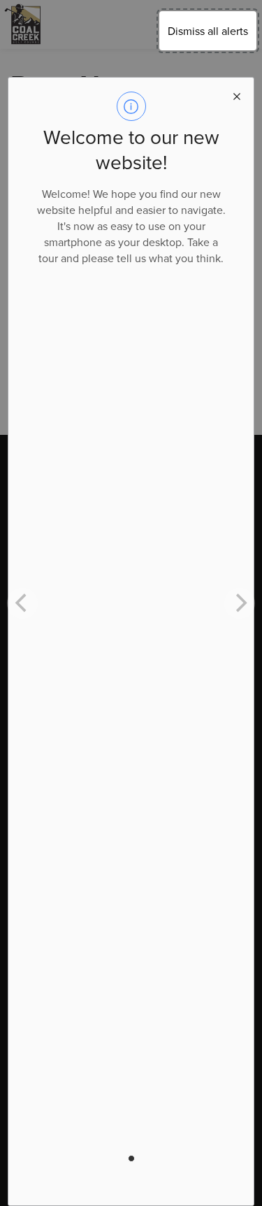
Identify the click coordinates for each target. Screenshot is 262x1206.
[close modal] (237, 94)
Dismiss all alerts (208, 30)
